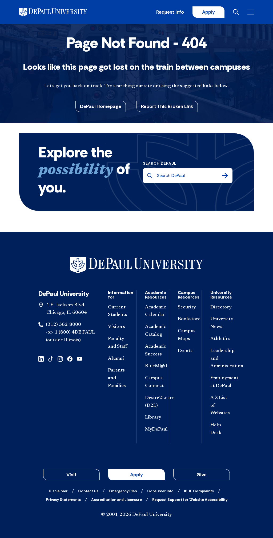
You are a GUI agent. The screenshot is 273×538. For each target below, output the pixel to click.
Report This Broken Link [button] (167, 106)
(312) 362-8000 (63, 324)
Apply (208, 12)
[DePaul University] (60, 12)
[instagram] (60, 358)
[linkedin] (41, 358)
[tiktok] (50, 358)
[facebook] (70, 358)
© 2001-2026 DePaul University (136, 514)
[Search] (225, 175)
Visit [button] (71, 474)
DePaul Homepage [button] (100, 106)
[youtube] (79, 358)
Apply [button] (136, 474)
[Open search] (236, 12)
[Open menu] (250, 12)
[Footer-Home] (136, 265)
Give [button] (201, 474)
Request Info (170, 12)
